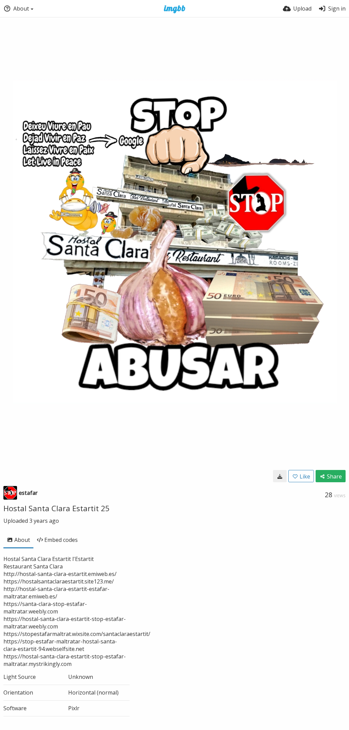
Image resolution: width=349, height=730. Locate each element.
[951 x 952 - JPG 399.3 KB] (280, 476)
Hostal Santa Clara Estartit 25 (56, 508)
